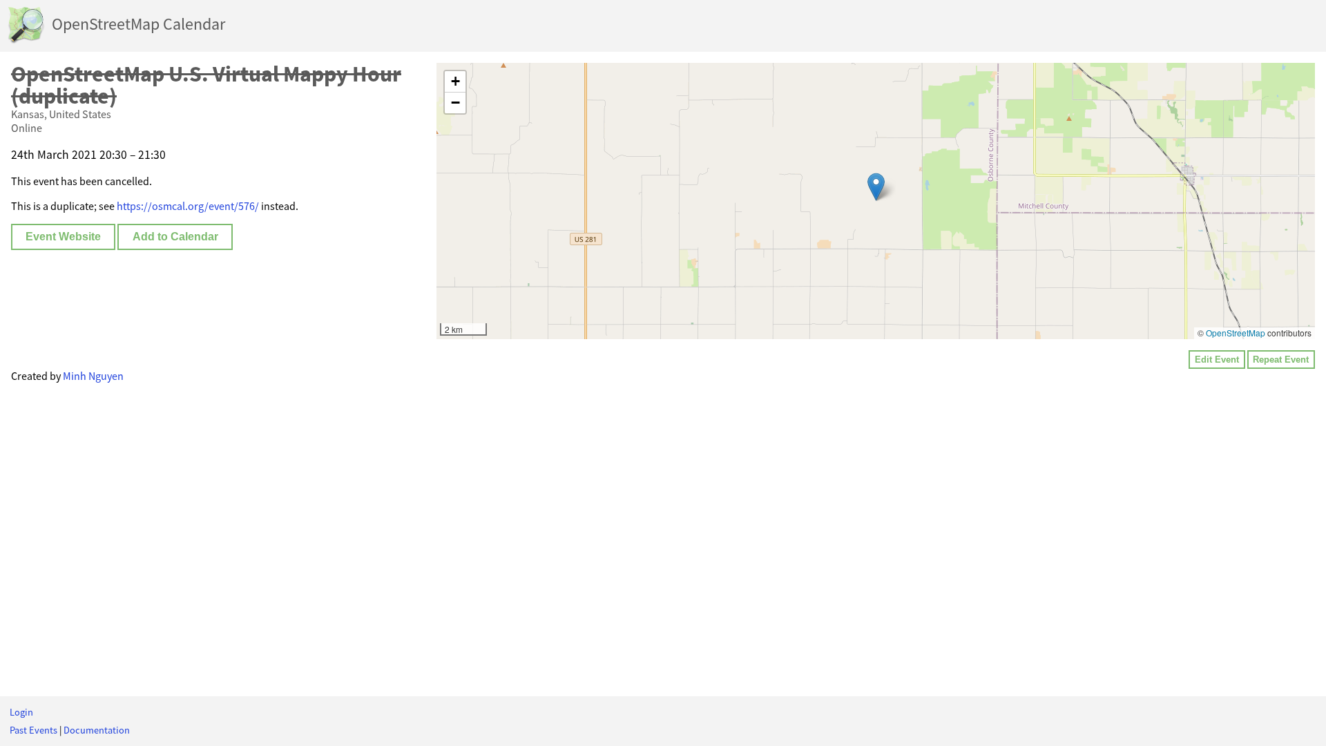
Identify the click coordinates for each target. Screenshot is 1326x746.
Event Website (63, 236)
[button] (876, 187)
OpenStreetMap (1235, 332)
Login (21, 712)
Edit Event (1217, 359)
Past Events (33, 730)
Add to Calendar (175, 236)
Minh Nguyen (93, 376)
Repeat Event (1281, 359)
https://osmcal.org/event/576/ (188, 206)
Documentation (97, 730)
